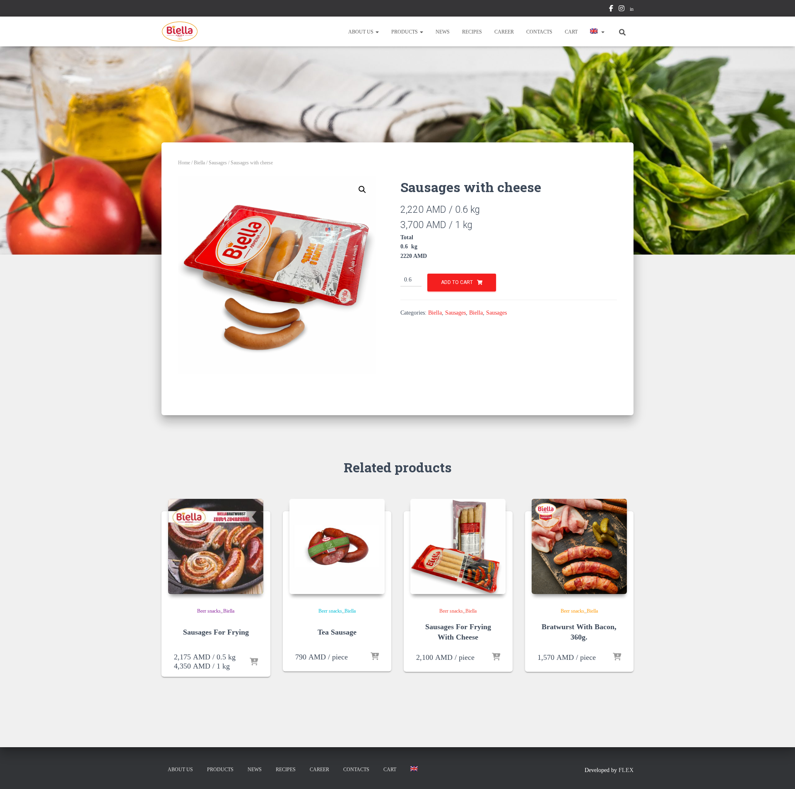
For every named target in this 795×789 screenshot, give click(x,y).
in (632, 9)
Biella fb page (611, 9)
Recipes (472, 32)
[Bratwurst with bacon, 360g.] (579, 546)
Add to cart (457, 282)
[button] (377, 32)
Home (184, 163)
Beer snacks (209, 611)
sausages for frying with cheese (458, 632)
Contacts (539, 32)
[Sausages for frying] (215, 546)
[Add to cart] (254, 662)
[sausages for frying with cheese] (458, 546)
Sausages (218, 163)
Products (405, 32)
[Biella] (179, 31)
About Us (361, 32)
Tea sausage (337, 632)
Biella (199, 163)
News (443, 32)
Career (504, 32)
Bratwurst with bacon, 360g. (579, 632)
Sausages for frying (216, 632)
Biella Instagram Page (621, 9)
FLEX (626, 770)
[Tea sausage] (337, 546)
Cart (571, 32)
